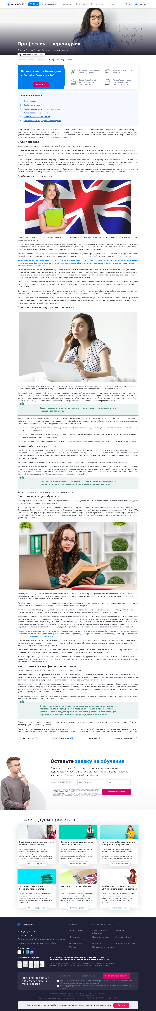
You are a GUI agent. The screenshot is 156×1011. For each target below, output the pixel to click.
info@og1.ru (26, 935)
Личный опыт (76, 931)
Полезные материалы (37, 60)
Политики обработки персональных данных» (65, 791)
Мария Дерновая (60, 50)
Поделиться (92, 738)
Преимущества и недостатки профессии (42, 109)
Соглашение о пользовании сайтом (39, 943)
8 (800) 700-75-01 (51, 4)
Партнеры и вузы (101, 937)
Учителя (73, 947)
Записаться (41, 85)
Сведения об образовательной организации (43, 939)
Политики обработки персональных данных (85, 983)
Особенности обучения (99, 932)
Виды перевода (30, 101)
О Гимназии (75, 937)
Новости (96, 943)
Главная (21, 60)
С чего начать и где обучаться (37, 117)
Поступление (76, 943)
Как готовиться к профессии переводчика (42, 121)
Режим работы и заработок (36, 113)
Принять (121, 1005)
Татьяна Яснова (33, 50)
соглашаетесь (82, 1005)
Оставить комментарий (124, 738)
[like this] (37, 738)
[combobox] (54, 782)
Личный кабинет (123, 937)
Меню (35, 4)
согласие (83, 788)
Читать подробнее (36, 864)
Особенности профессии (35, 105)
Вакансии (120, 931)
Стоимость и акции (101, 924)
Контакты (120, 924)
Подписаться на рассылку (116, 976)
